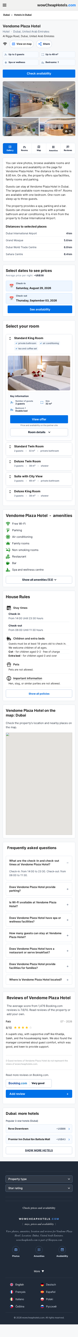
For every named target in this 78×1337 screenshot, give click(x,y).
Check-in (21, 283)
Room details (36, 432)
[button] (22, 44)
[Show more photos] (39, 99)
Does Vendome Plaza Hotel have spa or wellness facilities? (35, 919)
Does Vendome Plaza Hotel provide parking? (32, 888)
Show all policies (39, 693)
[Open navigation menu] (4, 5)
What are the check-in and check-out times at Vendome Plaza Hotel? (34, 862)
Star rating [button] (15, 1188)
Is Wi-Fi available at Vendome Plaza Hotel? (32, 904)
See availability (40, 309)
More (39, 1271)
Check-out (21, 295)
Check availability (39, 73)
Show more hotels (39, 1150)
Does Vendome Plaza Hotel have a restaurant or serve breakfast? (31, 950)
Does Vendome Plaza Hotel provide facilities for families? (32, 965)
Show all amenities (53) (37, 579)
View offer (39, 419)
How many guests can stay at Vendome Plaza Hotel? (35, 935)
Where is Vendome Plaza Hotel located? (35, 979)
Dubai (6, 14)
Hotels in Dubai (23, 14)
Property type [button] (17, 1179)
